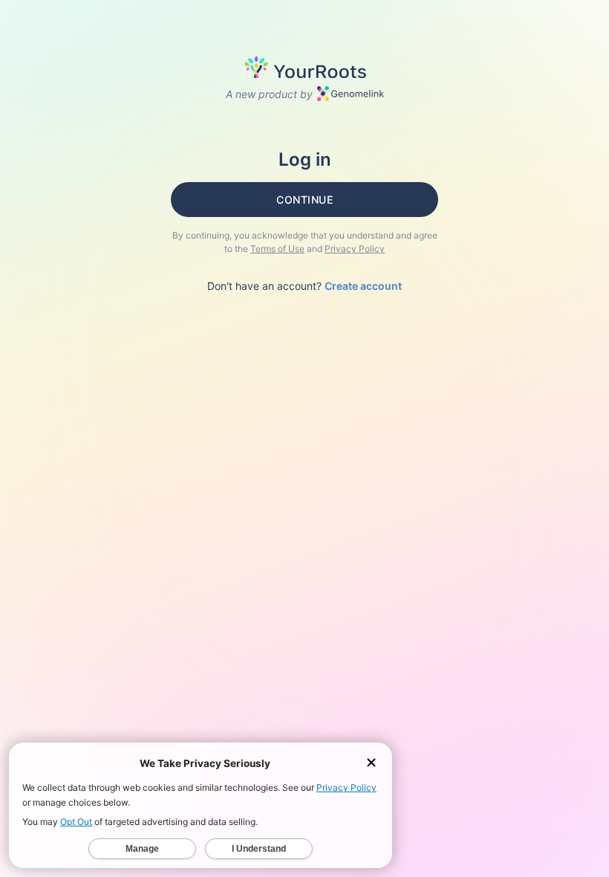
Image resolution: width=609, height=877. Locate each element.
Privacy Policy (355, 248)
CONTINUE (304, 199)
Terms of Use (277, 248)
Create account (363, 285)
